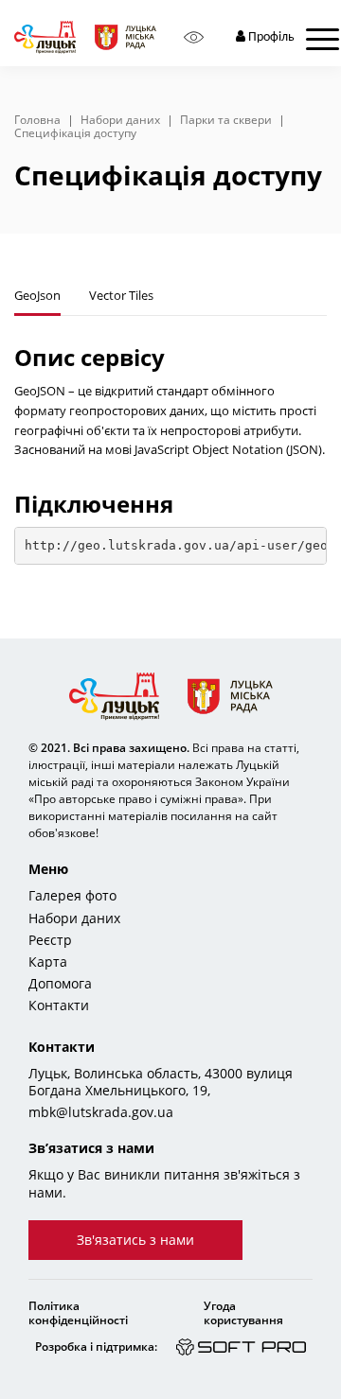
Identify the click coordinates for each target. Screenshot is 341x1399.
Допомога (60, 983)
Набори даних (120, 120)
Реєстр (50, 940)
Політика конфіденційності (78, 1313)
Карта (47, 962)
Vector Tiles (121, 295)
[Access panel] (193, 37)
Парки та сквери (226, 120)
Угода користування (243, 1313)
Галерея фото (72, 895)
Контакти (58, 1005)
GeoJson (37, 295)
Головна (37, 120)
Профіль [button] (270, 37)
